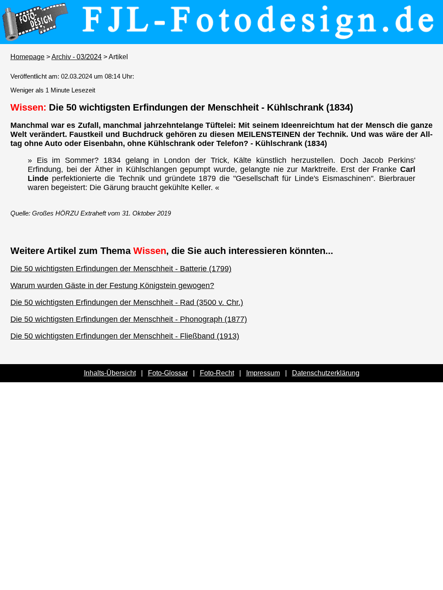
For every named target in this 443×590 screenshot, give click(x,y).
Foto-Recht (217, 373)
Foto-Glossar (168, 373)
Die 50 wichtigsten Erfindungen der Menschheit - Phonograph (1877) (128, 319)
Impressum (263, 373)
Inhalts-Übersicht (110, 373)
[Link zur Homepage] (221, 38)
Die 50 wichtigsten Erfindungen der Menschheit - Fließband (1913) (124, 336)
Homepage (27, 56)
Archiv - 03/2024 (76, 56)
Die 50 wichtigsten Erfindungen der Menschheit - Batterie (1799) (120, 268)
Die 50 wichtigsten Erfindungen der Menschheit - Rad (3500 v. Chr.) (126, 302)
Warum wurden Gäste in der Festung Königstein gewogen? (112, 285)
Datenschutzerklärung (326, 373)
